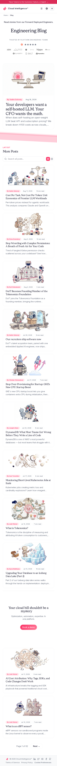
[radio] (48, 159)
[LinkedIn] (34, 759)
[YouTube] (42, 759)
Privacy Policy (27, 762)
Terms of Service (13, 762)
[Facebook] (46, 759)
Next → (36, 746)
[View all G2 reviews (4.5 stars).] (28, 44)
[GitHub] (50, 759)
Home (6, 15)
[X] (38, 759)
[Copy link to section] (20, 151)
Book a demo (28, 627)
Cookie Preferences (42, 762)
